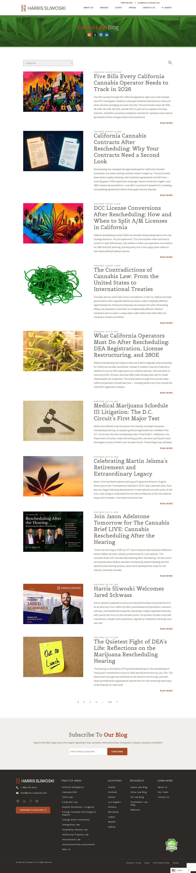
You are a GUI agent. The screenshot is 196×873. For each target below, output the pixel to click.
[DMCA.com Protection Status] (171, 845)
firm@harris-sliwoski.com (149, 3)
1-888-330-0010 (126, 3)
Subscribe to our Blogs (32, 810)
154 (110, 702)
